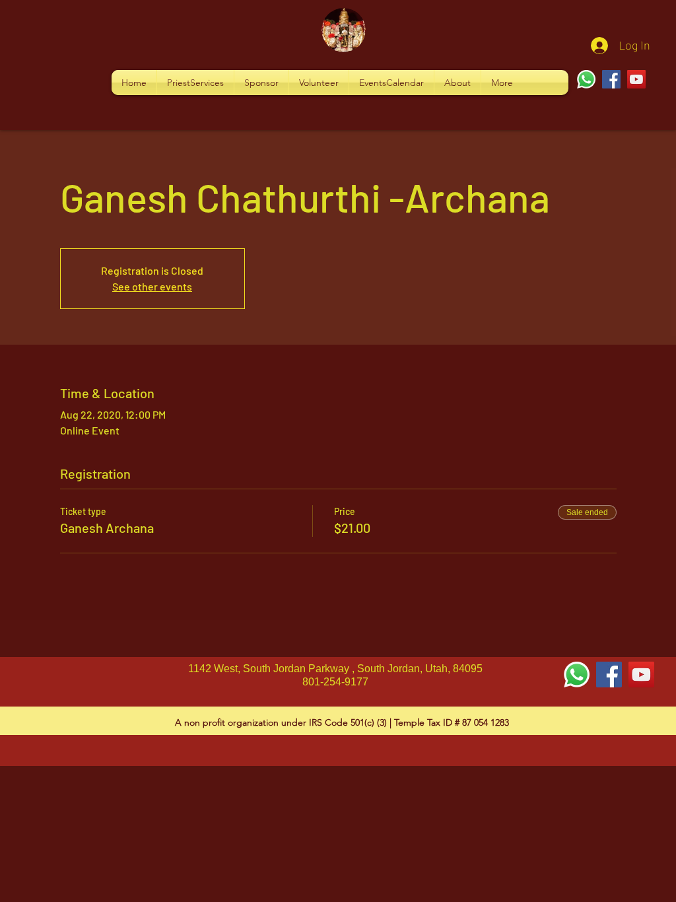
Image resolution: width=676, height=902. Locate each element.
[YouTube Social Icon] (641, 674)
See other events (152, 286)
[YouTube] (636, 79)
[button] (195, 82)
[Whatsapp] (586, 79)
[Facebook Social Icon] (609, 674)
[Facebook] (611, 79)
